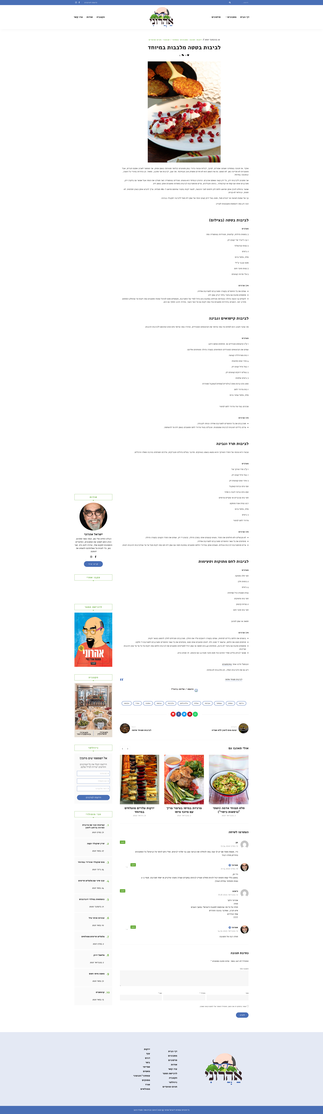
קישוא (126, 703)
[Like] (173, 714)
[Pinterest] (189, 714)
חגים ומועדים (155, 40)
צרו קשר (78, 17)
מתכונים (231, 17)
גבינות (207, 703)
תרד (137, 703)
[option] (229, 786)
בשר (147, 1062)
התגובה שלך (244, 969)
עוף (148, 1053)
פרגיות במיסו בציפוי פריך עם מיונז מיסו (184, 810)
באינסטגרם (227, 664)
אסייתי (146, 1067)
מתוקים (146, 1080)
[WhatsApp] (195, 714)
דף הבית (244, 17)
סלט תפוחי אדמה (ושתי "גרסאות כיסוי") (229, 810)
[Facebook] (178, 714)
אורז (147, 1084)
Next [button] (127, 748)
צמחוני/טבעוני (141, 1075)
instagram (76, 2)
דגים (147, 1058)
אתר (247, 993)
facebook (79, 2)
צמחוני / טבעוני (171, 40)
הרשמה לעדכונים (91, 2)
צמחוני (219, 703)
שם (160, 993)
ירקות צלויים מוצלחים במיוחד (139, 810)
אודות (90, 17)
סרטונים (216, 17)
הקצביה (101, 17)
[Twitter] (184, 714)
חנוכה (192, 40)
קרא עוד (93, 564)
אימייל (202, 993)
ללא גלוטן (183, 703)
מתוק (230, 703)
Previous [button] (122, 748)
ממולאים (145, 1089)
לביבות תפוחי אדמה (233, 679)
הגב (122, 842)
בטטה (159, 703)
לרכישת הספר (170, 1073)
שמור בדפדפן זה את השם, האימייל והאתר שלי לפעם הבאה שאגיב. (222, 1006)
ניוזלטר (173, 1082)
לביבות (170, 703)
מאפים (146, 1071)
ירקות (199, 40)
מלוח (196, 703)
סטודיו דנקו (138, 1110)
